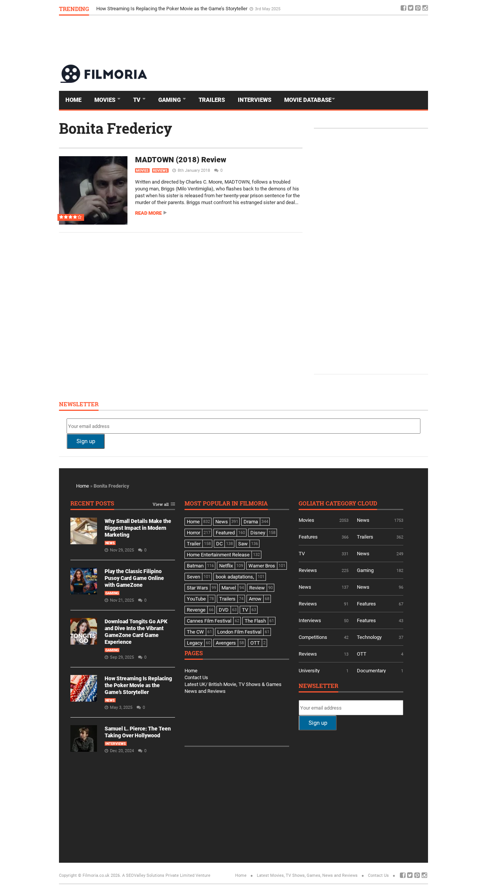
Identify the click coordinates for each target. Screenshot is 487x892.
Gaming (170, 100)
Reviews (160, 171)
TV (137, 100)
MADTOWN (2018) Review (180, 159)
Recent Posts (92, 504)
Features (308, 536)
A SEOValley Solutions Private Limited (158, 875)
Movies (105, 100)
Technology (369, 637)
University (309, 670)
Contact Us (196, 677)
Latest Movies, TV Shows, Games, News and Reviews (307, 875)
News (110, 543)
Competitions (313, 637)
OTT (361, 653)
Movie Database (307, 100)
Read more (148, 213)
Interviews (254, 100)
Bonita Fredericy (115, 128)
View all (161, 504)
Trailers (212, 100)
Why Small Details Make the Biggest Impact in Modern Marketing (138, 528)
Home (73, 100)
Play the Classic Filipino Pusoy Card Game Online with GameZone (134, 578)
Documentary (371, 670)
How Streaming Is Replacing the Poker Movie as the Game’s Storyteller (172, 8)
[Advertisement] (289, 39)
